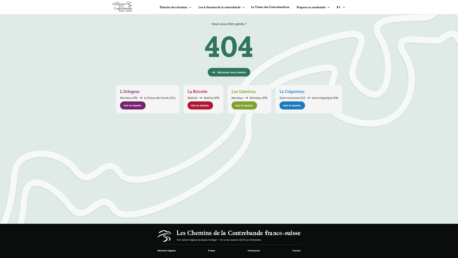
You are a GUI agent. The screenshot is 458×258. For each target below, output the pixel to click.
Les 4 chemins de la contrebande (219, 7)
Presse (211, 250)
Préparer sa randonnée (311, 7)
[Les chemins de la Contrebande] (122, 7)
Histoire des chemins (173, 7)
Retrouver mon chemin (231, 72)
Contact (296, 250)
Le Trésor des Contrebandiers (270, 7)
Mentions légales (166, 250)
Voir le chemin (132, 105)
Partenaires (254, 250)
